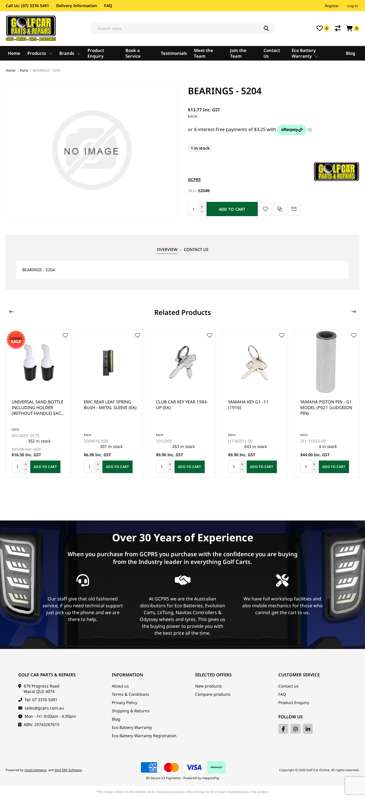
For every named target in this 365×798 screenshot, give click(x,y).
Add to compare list (279, 209)
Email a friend (294, 209)
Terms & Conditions (130, 694)
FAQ (108, 5)
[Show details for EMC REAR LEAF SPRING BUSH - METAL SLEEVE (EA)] (38, 362)
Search (269, 28)
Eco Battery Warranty (132, 727)
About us (120, 686)
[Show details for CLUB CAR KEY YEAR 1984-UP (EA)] (110, 362)
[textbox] (182, 28)
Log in (352, 5)
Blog (116, 719)
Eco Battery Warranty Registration (144, 735)
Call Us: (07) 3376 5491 (27, 5)
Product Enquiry (293, 702)
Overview (167, 249)
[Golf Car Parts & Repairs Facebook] (283, 729)
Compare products (213, 694)
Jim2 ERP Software (68, 770)
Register (332, 5)
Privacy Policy (124, 702)
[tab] (167, 250)
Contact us (288, 686)
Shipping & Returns (130, 710)
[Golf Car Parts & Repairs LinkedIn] (308, 729)
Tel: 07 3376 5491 (41, 699)
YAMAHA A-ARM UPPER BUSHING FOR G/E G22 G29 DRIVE (323, 407)
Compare (337, 28)
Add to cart (232, 209)
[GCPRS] (336, 179)
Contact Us (196, 249)
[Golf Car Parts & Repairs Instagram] (296, 729)
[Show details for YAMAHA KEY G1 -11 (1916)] (182, 362)
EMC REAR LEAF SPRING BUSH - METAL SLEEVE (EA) (38, 404)
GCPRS (194, 179)
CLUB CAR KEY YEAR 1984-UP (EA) (110, 404)
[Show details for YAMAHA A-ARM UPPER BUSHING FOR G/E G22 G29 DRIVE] (327, 362)
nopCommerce (35, 770)
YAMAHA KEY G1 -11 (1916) (176, 404)
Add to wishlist (265, 209)
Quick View (65, 343)
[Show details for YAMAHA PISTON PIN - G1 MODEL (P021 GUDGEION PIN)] (254, 362)
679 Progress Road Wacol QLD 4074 (41, 688)
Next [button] (353, 311)
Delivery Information (76, 5)
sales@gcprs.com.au (44, 708)
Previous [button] (11, 311)
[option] (38, 404)
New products (208, 686)
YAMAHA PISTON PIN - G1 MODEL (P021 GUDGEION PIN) (254, 407)
